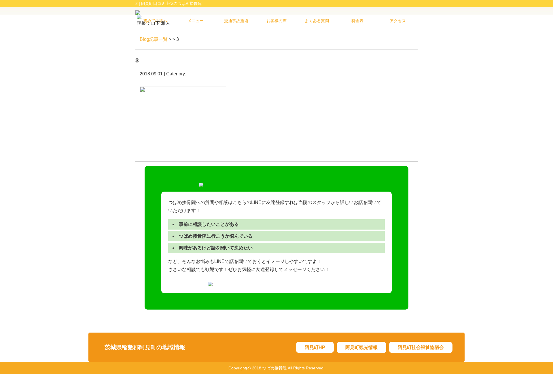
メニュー (196, 20)
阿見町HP (315, 347)
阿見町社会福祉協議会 (421, 347)
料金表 (357, 20)
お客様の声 (276, 20)
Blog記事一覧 (154, 39)
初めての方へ (155, 20)
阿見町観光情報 (361, 347)
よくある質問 (317, 20)
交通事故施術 (236, 20)
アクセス (398, 20)
